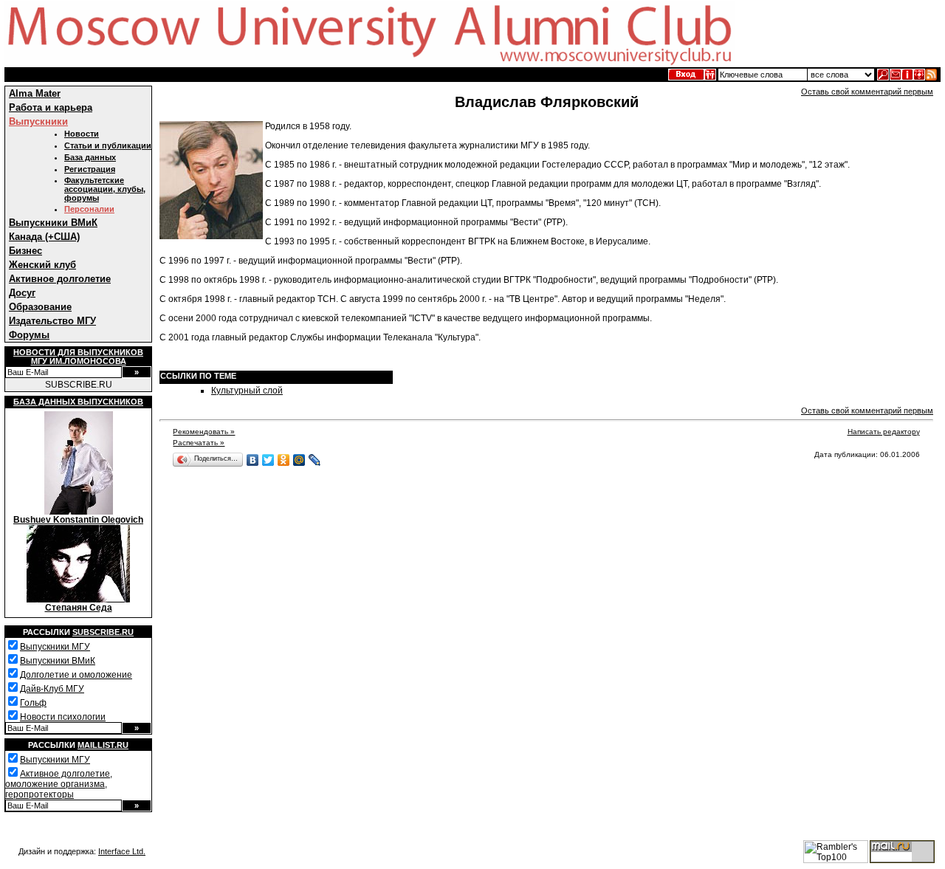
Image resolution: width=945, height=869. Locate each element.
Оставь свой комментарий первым (867, 91)
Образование (40, 306)
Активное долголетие (60, 278)
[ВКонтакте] (253, 460)
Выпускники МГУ (55, 647)
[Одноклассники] (284, 460)
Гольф (33, 703)
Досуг (22, 292)
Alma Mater (35, 93)
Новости (81, 133)
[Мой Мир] (299, 460)
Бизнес (25, 250)
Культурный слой (247, 390)
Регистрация (89, 169)
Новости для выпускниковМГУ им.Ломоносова (78, 356)
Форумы (29, 334)
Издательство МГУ (52, 320)
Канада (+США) (44, 236)
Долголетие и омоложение (76, 675)
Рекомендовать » (204, 431)
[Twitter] (268, 460)
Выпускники (38, 121)
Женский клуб (42, 264)
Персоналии (89, 209)
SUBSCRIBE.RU (78, 384)
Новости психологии (63, 717)
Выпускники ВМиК (53, 222)
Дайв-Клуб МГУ (52, 689)
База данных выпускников (78, 401)
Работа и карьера (50, 107)
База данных (90, 157)
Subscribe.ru (103, 632)
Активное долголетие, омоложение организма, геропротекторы (58, 784)
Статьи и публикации (107, 145)
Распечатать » (198, 443)
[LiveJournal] (315, 460)
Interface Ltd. (121, 851)
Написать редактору (884, 431)
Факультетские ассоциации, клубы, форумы (104, 189)
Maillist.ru (103, 745)
